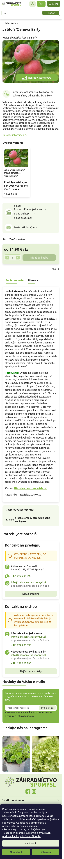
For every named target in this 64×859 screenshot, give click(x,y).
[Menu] (53, 4)
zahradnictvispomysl (34, 791)
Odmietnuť (16, 852)
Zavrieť (25, 269)
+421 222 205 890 (21, 576)
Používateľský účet (32, 4)
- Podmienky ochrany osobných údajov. (24, 829)
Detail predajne (30, 593)
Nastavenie (31, 843)
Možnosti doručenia (25, 227)
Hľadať (51, 13)
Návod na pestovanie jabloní (30, 488)
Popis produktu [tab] (15, 280)
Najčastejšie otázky (31, 671)
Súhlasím (46, 852)
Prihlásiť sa (47, 707)
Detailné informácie (13, 135)
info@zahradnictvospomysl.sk (28, 582)
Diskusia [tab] (33, 280)
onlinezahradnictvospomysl (27, 791)
